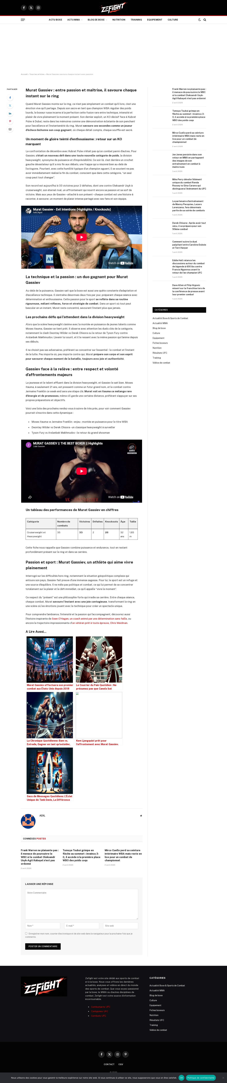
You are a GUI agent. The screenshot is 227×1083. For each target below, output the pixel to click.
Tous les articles (36, 74)
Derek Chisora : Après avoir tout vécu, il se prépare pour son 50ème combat (189, 226)
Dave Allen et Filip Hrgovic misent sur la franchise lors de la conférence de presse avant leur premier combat (188, 290)
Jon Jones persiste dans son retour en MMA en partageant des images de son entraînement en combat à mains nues (188, 160)
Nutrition (118, 20)
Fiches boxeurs (160, 343)
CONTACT (109, 1064)
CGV (120, 1064)
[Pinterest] (10, 121)
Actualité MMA (160, 323)
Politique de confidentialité (200, 1078)
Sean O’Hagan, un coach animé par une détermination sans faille (89, 618)
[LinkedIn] (10, 113)
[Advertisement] (113, 48)
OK (181, 1078)
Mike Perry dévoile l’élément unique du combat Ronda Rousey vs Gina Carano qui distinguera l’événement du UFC (189, 184)
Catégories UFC (99, 1011)
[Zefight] (113, 7)
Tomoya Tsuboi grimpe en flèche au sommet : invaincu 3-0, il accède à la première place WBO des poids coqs (81, 855)
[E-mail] (10, 129)
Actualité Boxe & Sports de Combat (170, 318)
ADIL (42, 815)
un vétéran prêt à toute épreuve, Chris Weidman (99, 623)
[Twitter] (10, 105)
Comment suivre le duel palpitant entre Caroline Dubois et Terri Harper (189, 244)
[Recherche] (204, 19)
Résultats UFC (160, 353)
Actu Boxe (55, 20)
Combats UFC (98, 1015)
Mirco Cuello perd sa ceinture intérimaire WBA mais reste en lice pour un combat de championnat (123, 855)
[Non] (223, 1077)
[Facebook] (10, 98)
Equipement (154, 20)
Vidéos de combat (161, 363)
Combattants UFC (100, 1006)
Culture (173, 20)
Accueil (24, 74)
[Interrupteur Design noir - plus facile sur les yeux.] (200, 19)
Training (136, 20)
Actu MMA (73, 20)
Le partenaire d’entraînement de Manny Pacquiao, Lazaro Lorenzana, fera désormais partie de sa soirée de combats (188, 206)
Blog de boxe (96, 20)
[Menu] (23, 19)
